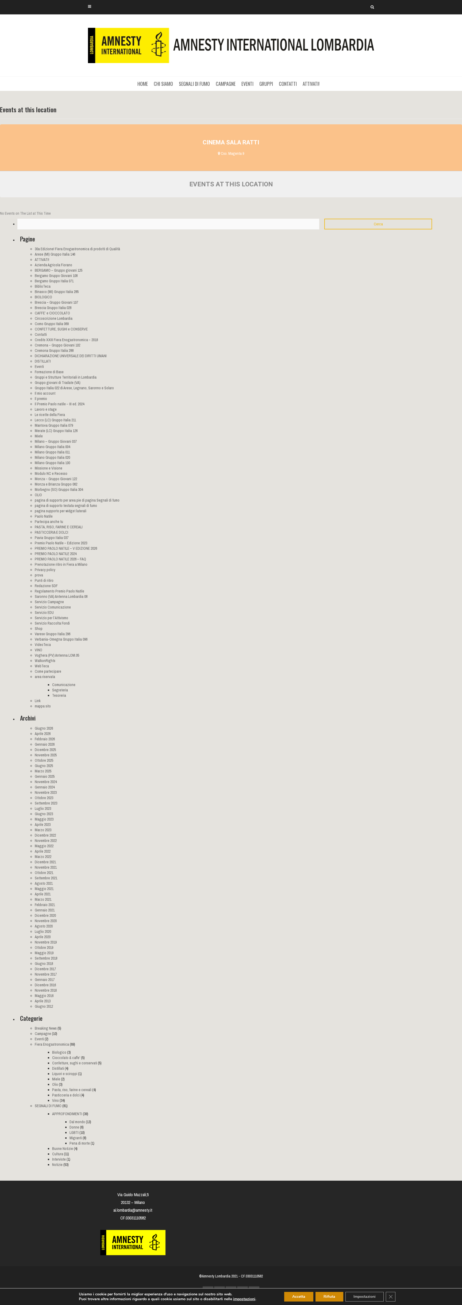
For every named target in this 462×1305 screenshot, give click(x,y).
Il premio (41, 398)
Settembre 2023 (46, 803)
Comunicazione (63, 684)
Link (38, 700)
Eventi (39, 366)
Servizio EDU (44, 612)
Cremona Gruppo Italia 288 (54, 350)
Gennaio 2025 (45, 776)
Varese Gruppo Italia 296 (52, 634)
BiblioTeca (43, 286)
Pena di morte (80, 1143)
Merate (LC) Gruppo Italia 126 (56, 430)
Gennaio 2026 (45, 744)
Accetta (298, 1296)
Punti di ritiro (44, 580)
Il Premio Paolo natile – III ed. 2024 (59, 404)
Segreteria (60, 690)
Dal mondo (77, 1121)
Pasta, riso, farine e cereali (71, 1089)
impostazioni (244, 1299)
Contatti (41, 334)
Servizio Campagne (49, 601)
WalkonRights (45, 660)
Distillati (58, 1068)
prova (39, 575)
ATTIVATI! (311, 83)
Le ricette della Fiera (50, 414)
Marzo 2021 (43, 899)
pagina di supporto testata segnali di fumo (66, 505)
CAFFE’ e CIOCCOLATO (52, 313)
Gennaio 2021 (45, 910)
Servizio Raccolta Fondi (52, 623)
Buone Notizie (62, 1148)
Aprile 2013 (43, 1001)
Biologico (59, 1052)
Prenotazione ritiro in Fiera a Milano (61, 564)
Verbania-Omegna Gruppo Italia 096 (61, 639)
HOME (142, 83)
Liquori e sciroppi (64, 1073)
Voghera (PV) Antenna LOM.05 (57, 655)
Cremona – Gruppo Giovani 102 (57, 345)
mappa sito (43, 706)
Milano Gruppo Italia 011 (52, 452)
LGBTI (74, 1132)
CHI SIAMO (163, 83)
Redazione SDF (46, 585)
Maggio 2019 (44, 952)
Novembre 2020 (46, 920)
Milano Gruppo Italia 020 (52, 457)
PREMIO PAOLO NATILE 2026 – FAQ (60, 559)
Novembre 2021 (46, 867)
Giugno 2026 (44, 728)
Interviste (59, 1159)
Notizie (57, 1164)
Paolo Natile (44, 516)
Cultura (57, 1154)
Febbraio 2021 (45, 904)
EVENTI (247, 83)
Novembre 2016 (46, 990)
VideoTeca (43, 644)
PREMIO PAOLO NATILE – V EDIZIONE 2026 (66, 548)
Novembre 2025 (46, 755)
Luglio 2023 (43, 808)
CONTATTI (288, 83)
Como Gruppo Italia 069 (52, 323)
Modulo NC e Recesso (51, 473)
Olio (55, 1084)
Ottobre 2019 (44, 947)
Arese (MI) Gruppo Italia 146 (55, 254)
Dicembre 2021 (45, 862)
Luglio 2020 (43, 931)
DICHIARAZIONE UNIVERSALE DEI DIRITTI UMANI (71, 355)
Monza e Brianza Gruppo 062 (56, 484)
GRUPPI (266, 83)
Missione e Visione (48, 468)
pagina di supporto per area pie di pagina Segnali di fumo (77, 500)
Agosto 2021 (44, 883)
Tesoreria (59, 695)
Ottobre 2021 (44, 872)
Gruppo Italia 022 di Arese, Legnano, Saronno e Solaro (74, 388)
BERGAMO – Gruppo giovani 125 (58, 270)
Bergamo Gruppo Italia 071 (54, 281)
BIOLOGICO (43, 297)
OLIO (38, 494)
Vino (55, 1100)
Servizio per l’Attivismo (51, 617)
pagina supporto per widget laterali (60, 511)
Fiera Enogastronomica (52, 1044)
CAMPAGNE (226, 83)
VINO (38, 650)
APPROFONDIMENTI (67, 1113)
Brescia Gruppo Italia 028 (53, 307)
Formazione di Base (49, 371)
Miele (39, 436)
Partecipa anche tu (49, 521)
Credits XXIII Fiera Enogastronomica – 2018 (66, 339)
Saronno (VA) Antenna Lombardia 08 (61, 596)
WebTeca (42, 666)
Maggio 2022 (44, 846)
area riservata (45, 676)
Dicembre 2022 (45, 835)
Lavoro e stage (46, 409)
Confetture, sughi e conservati (74, 1063)
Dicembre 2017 (45, 969)
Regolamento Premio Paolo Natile (59, 591)
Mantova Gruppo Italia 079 (54, 425)
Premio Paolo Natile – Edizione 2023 (61, 543)
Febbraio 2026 (45, 739)
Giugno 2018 (44, 963)
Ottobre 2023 (44, 797)
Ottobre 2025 (44, 760)
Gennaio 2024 (45, 787)
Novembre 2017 (46, 974)
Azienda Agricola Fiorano (53, 265)
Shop (39, 628)
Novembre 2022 (46, 840)
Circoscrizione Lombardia (53, 318)
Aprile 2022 (43, 851)
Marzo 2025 (43, 771)
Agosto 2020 (44, 926)
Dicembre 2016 (45, 985)
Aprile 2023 (43, 824)
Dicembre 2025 (45, 749)
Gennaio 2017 (45, 979)
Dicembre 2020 (45, 915)
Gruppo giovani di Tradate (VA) (57, 382)
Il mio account (45, 393)
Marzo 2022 (43, 856)
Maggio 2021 (44, 888)
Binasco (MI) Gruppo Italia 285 (57, 291)
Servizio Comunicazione (53, 607)
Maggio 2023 (44, 819)
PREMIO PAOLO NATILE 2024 (55, 553)
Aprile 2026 (43, 733)
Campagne (43, 1033)
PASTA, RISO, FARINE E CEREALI (59, 527)
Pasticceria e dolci (66, 1095)
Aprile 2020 (43, 936)
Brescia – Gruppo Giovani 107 (56, 302)
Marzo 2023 (43, 829)
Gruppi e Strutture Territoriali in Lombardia (66, 377)
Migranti (76, 1137)
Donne (74, 1127)
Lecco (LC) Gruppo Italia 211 (55, 420)
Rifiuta (329, 1296)
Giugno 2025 (44, 765)
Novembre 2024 (46, 781)
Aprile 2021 (43, 894)
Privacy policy (45, 569)
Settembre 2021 (46, 878)
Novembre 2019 (46, 942)
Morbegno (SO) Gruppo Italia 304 (59, 489)
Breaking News (46, 1028)
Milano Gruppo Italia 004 (52, 446)
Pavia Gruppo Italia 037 (51, 537)
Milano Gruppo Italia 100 (52, 462)
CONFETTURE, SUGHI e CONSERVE (61, 329)
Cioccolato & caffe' (66, 1057)
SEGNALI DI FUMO (194, 83)
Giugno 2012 (44, 1006)
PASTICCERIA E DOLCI (51, 532)
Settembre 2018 (46, 958)
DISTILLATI (43, 361)
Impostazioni (364, 1296)
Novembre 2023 (46, 792)
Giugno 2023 (44, 813)
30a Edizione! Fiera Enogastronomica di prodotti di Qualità (77, 249)
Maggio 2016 (44, 995)
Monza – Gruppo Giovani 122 (56, 478)
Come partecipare (48, 671)
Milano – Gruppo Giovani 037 (56, 441)
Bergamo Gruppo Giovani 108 (56, 275)
